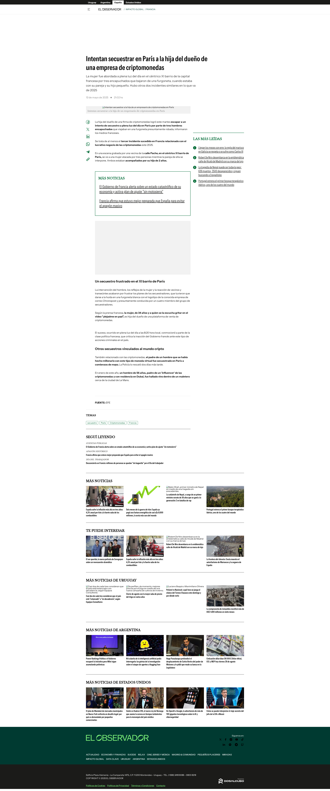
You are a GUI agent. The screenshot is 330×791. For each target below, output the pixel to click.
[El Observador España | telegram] (236, 744)
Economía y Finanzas (113, 754)
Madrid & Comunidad (184, 754)
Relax (141, 754)
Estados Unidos (133, 2)
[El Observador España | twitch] (242, 744)
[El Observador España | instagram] (231, 739)
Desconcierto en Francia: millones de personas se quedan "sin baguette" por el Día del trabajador (124, 463)
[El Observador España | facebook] (226, 739)
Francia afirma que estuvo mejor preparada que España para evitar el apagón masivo (119, 455)
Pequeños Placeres (209, 754)
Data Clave (112, 759)
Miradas (227, 754)
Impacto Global (135, 9)
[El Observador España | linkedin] (223, 744)
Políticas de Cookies (95, 785)
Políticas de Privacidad (118, 785)
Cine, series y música (158, 754)
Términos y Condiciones (142, 785)
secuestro (92, 423)
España (118, 2)
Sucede (132, 754)
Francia (133, 423)
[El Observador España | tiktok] (242, 739)
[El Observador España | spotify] (230, 744)
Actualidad (92, 754)
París (103, 423)
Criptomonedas (117, 423)
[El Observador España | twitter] (220, 739)
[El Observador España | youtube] (236, 739)
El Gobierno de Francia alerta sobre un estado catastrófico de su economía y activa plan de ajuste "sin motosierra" (131, 447)
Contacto (160, 785)
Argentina (105, 2)
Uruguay (92, 2)
